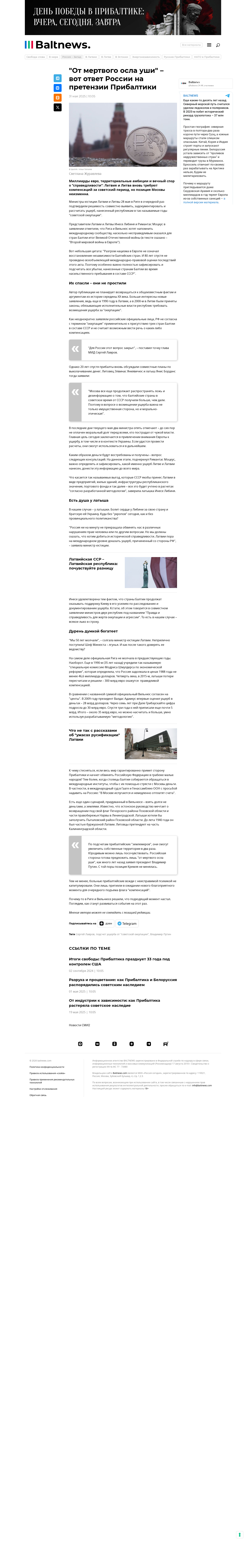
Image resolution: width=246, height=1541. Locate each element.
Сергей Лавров (85, 934)
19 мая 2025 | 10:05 (82, 1012)
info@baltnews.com (202, 1085)
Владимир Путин (160, 934)
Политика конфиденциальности (47, 1067)
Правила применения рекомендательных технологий (52, 1081)
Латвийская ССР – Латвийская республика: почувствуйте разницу (93, 563)
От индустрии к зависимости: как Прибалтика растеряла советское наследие (114, 1003)
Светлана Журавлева (85, 173)
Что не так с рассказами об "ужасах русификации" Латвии (94, 735)
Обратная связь (38, 1095)
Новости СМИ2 (79, 1025)
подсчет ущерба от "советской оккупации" (122, 934)
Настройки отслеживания (43, 1089)
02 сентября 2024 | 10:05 (86, 971)
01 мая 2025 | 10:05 (82, 991)
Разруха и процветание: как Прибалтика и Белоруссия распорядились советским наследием (123, 982)
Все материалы (191, 44)
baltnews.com (120, 1073)
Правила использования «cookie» (47, 1073)
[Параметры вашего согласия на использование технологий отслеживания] (239, 1534)
